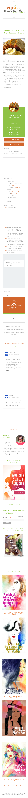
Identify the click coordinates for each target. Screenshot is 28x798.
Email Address (7, 517)
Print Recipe (15, 139)
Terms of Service (8, 785)
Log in (22, 795)
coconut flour (14, 193)
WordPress (17, 795)
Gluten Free (15, 25)
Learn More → (21, 456)
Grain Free (21, 25)
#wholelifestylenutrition (16, 309)
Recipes (14, 26)
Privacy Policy (16, 785)
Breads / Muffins (8, 25)
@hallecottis (11, 308)
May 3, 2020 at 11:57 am (14, 397)
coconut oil (17, 187)
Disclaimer (22, 785)
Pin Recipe (16, 144)
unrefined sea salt (15, 191)
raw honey (12, 185)
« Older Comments (14, 429)
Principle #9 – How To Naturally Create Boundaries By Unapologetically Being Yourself (14, 613)
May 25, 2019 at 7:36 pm (14, 354)
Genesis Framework (9, 795)
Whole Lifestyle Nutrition (14, 9)
